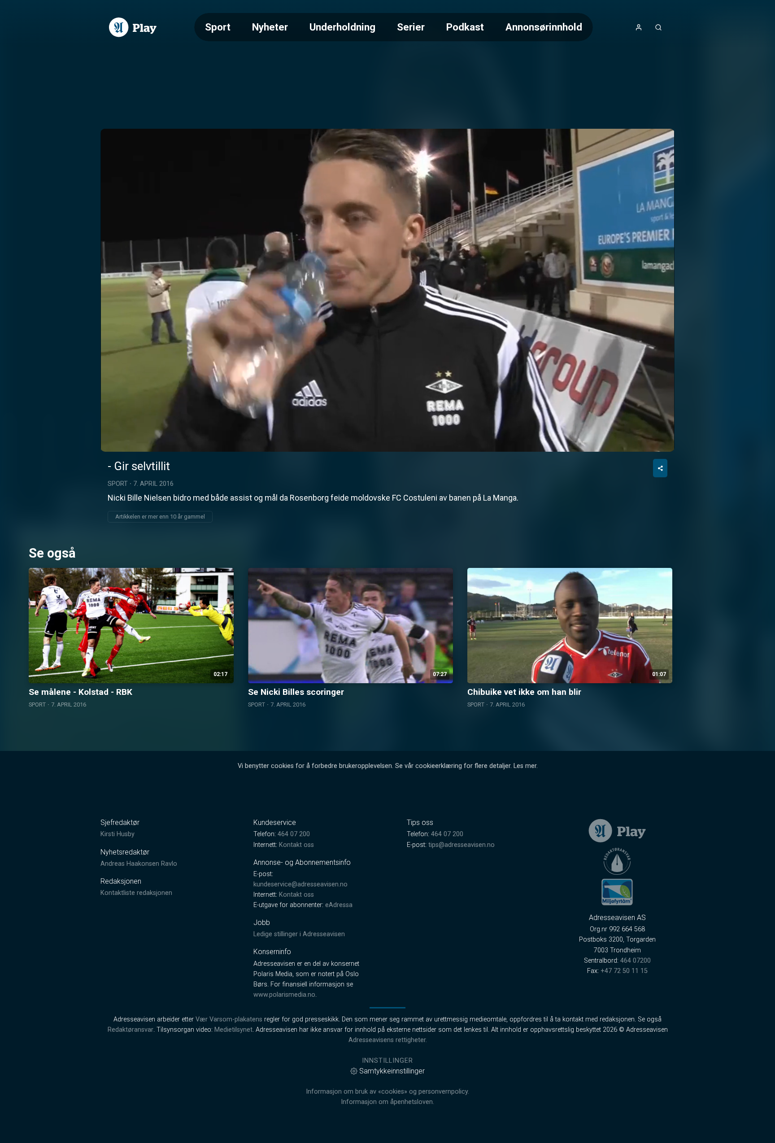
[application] (387, 290)
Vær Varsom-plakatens (229, 1019)
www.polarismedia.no (284, 995)
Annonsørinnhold (543, 27)
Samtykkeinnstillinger (392, 1071)
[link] (133, 27)
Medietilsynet (233, 1030)
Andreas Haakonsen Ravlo (138, 864)
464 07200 (635, 960)
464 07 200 (294, 834)
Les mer (525, 766)
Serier (411, 27)
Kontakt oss (296, 845)
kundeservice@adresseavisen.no (300, 884)
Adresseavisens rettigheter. (387, 1040)
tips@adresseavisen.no (461, 845)
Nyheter (270, 27)
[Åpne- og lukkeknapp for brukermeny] (639, 27)
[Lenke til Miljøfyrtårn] (617, 891)
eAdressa (339, 905)
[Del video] (660, 468)
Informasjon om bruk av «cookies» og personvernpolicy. (387, 1091)
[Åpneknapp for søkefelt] (658, 27)
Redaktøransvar (130, 1030)
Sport (218, 27)
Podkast (465, 27)
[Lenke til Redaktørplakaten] (617, 861)
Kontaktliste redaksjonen (136, 893)
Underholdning (342, 27)
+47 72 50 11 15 (624, 971)
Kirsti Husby (117, 834)
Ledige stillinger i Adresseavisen (299, 934)
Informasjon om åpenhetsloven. (387, 1102)
